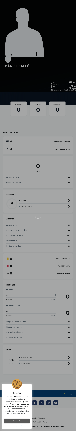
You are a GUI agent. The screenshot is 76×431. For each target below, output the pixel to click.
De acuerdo (17, 421)
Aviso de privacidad (16, 426)
